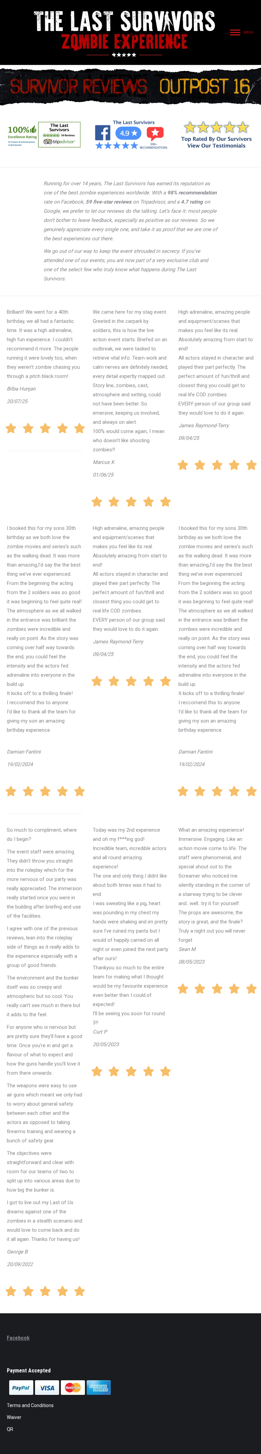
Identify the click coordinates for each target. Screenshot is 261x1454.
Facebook (18, 1338)
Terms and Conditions (30, 1405)
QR (10, 1429)
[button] (140, 10)
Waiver (14, 1417)
